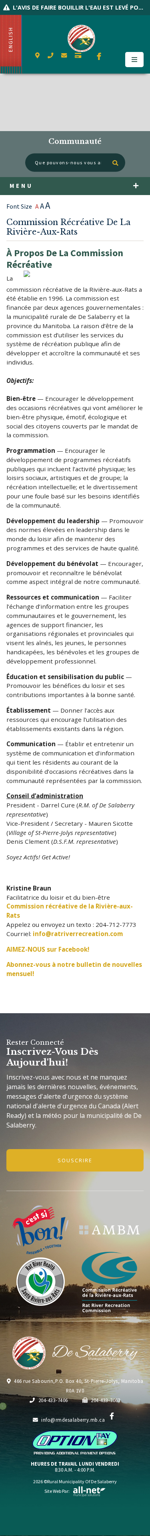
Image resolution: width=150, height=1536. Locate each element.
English (10, 39)
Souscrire (75, 1160)
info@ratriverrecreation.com (78, 934)
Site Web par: (57, 1491)
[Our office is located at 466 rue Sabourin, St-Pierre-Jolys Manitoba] (37, 55)
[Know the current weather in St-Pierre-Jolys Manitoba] (35, 69)
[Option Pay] (78, 55)
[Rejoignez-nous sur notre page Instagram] (117, 56)
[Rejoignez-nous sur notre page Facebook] (99, 56)
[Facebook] (112, 1416)
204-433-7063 (105, 1400)
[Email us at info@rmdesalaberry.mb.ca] (64, 55)
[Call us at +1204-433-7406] (50, 55)
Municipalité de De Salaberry (82, 38)
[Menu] (134, 59)
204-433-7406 (53, 1400)
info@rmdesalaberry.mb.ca (73, 1419)
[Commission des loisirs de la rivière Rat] (109, 1282)
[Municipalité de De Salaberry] (109, 1230)
